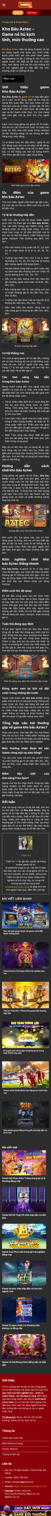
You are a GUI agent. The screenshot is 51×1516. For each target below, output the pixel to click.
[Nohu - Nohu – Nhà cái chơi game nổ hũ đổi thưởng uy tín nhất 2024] (25, 5)
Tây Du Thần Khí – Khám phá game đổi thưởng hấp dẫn (24, 1012)
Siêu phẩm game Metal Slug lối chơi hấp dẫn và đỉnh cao (25, 1131)
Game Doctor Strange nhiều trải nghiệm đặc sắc (24, 972)
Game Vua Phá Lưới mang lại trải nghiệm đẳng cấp (23, 1253)
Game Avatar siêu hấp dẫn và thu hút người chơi (22, 1290)
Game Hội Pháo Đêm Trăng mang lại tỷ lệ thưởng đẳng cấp (23, 1179)
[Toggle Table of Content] (19, 79)
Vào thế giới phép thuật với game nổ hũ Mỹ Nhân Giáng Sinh (23, 932)
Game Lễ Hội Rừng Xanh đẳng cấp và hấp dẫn (24, 1363)
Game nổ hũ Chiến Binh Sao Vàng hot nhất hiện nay (25, 1091)
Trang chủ (7, 22)
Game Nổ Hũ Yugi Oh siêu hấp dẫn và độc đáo (24, 1216)
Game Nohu (22, 22)
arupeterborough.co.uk (17, 886)
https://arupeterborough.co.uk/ (30, 1486)
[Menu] (4, 4)
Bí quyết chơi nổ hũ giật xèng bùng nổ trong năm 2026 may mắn (23, 1052)
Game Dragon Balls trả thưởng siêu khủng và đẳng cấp (21, 1327)
